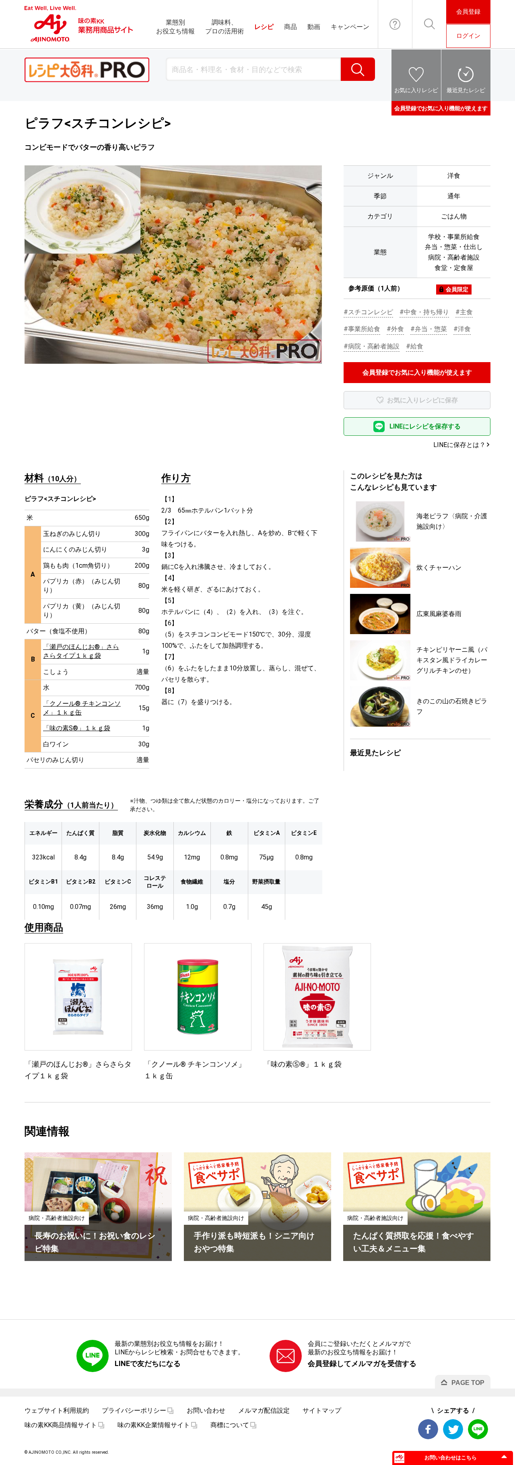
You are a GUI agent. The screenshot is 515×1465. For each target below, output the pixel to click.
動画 (313, 27)
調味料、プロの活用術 (224, 27)
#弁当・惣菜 (428, 329)
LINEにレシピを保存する (425, 426)
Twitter (453, 1429)
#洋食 (462, 329)
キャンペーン (350, 27)
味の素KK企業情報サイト (153, 1425)
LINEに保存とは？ (459, 445)
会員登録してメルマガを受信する (362, 1363)
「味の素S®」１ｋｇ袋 (76, 728)
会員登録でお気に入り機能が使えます (441, 108)
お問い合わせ (395, 24)
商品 (290, 27)
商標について (229, 1425)
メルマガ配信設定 (264, 1410)
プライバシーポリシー (134, 1410)
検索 (358, 69)
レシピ (264, 27)
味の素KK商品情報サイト (61, 1425)
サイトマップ (322, 1410)
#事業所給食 (362, 329)
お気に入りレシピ (416, 90)
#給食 (414, 346)
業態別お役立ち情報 (175, 27)
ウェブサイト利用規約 (57, 1410)
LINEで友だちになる (148, 1363)
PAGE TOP (467, 1382)
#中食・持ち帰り (424, 312)
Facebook (428, 1429)
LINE (478, 1429)
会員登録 (468, 11)
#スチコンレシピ (368, 312)
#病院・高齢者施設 (372, 346)
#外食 (395, 329)
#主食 (464, 312)
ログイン (468, 35)
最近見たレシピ (466, 90)
